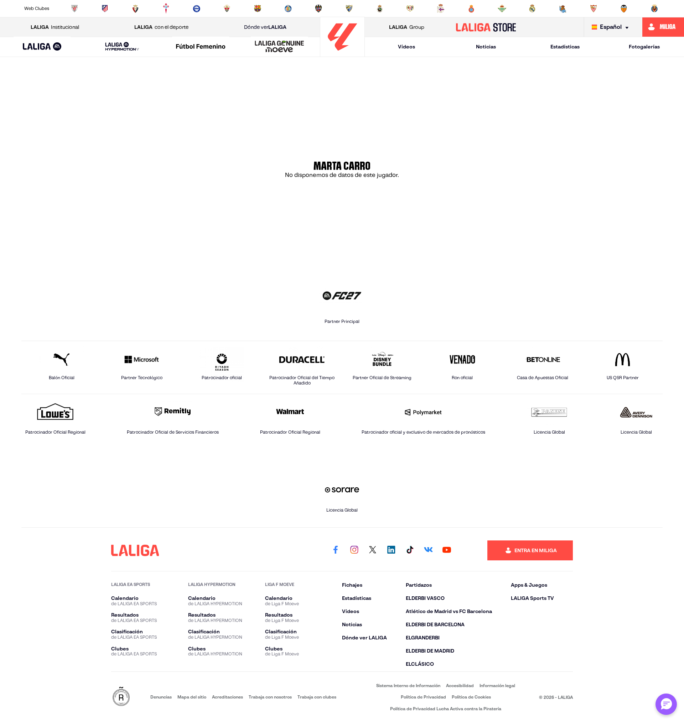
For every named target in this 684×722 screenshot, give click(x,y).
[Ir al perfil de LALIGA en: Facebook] (335, 550)
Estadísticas (565, 46)
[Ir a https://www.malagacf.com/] (349, 8)
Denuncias (161, 697)
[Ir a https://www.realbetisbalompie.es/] (502, 8)
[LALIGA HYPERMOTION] (122, 47)
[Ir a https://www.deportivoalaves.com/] (196, 8)
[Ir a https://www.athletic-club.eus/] (74, 8)
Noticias (486, 46)
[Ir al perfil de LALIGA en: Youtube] (446, 550)
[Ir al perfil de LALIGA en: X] (372, 550)
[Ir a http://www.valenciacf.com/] (623, 8)
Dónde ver (265, 27)
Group (406, 27)
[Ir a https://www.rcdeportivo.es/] (440, 8)
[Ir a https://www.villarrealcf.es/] (654, 8)
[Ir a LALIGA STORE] (486, 27)
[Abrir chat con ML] (666, 704)
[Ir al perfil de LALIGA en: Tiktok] (409, 550)
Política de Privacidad (423, 697)
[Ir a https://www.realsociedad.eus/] (563, 8)
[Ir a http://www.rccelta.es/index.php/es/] (166, 8)
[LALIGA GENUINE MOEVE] (279, 47)
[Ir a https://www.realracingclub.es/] (379, 8)
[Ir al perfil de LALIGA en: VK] (428, 550)
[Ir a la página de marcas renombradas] (121, 697)
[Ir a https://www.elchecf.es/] (227, 8)
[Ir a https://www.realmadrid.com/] (532, 8)
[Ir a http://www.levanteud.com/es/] (318, 8)
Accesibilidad (460, 685)
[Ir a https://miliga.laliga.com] (663, 27)
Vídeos (406, 46)
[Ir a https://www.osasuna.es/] (135, 8)
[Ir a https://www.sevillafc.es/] (593, 8)
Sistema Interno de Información (408, 685)
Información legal (497, 685)
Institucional (55, 27)
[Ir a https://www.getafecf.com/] (288, 8)
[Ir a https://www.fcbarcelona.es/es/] (257, 8)
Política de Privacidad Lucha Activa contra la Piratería (445, 708)
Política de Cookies (471, 697)
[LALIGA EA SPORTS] (42, 47)
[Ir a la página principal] (342, 54)
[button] (42, 47)
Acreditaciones (227, 697)
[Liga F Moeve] (201, 47)
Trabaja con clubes (316, 697)
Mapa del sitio (191, 697)
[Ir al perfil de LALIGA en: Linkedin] (391, 550)
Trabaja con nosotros (270, 697)
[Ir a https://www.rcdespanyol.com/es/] (471, 8)
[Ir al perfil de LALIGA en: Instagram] (354, 550)
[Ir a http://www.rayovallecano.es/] (410, 8)
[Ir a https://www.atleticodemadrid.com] (104, 8)
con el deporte (161, 27)
